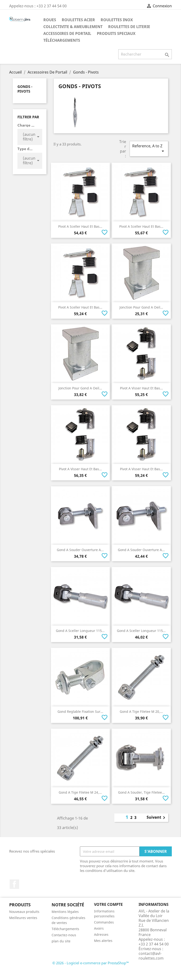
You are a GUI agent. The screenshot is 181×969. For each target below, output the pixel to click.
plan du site (61, 941)
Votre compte (108, 904)
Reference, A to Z (149, 148)
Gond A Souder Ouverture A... (80, 550)
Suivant (157, 818)
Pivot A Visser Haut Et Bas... (141, 388)
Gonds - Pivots (24, 89)
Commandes (104, 922)
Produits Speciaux (116, 33)
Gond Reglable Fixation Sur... (80, 711)
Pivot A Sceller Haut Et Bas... (80, 226)
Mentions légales (65, 911)
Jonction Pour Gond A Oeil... (141, 307)
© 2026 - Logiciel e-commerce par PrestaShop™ (90, 963)
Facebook (14, 884)
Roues (49, 19)
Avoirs (99, 928)
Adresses (101, 934)
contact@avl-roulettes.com (151, 956)
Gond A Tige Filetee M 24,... (80, 792)
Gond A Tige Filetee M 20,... (141, 711)
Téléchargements (61, 40)
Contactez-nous (64, 935)
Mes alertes (103, 940)
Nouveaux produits (24, 911)
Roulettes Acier (78, 19)
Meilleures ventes (23, 917)
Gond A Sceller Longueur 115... (80, 630)
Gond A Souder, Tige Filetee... (141, 792)
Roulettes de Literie (129, 26)
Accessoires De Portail (67, 33)
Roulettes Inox (117, 19)
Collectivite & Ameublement (73, 26)
